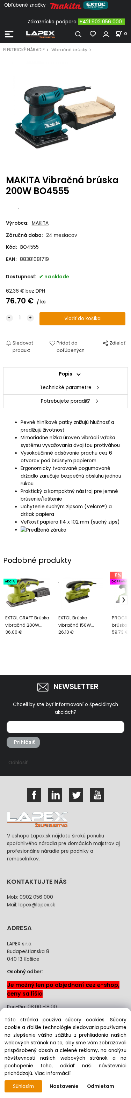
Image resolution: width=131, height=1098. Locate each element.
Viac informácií (53, 1073)
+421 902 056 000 (100, 21)
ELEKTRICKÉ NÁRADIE (24, 50)
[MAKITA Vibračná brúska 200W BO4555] (65, 114)
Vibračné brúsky (69, 50)
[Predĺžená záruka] (43, 529)
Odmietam (100, 1086)
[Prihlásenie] (106, 34)
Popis (65, 374)
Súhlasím (23, 1086)
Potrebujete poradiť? (65, 401)
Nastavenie (64, 1086)
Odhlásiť (18, 762)
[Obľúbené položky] (93, 34)
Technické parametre (66, 387)
